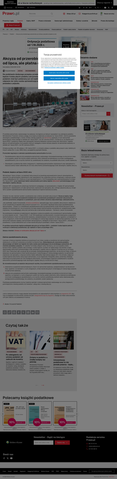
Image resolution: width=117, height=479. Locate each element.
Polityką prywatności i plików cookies (54, 67)
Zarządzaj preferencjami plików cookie (59, 83)
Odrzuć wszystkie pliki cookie (59, 78)
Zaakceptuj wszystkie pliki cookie (59, 73)
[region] (59, 68)
